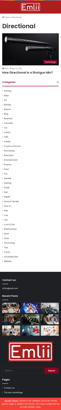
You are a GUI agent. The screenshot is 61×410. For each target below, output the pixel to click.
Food (6, 169)
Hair (6, 192)
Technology (9, 243)
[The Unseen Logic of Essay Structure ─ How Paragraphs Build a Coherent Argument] (50, 319)
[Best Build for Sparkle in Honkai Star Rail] (30, 308)
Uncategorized (11, 256)
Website (8, 261)
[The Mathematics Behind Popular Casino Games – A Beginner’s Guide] (30, 330)
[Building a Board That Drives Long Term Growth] (50, 308)
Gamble (7, 178)
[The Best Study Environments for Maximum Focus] (11, 330)
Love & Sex (9, 224)
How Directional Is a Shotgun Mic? (27, 72)
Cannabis (8, 123)
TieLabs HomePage (13, 392)
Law (6, 215)
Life (6, 220)
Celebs (7, 141)
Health (7, 197)
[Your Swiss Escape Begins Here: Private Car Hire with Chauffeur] (30, 319)
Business (8, 118)
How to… (8, 206)
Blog (6, 114)
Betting (7, 104)
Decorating (9, 150)
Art (5, 100)
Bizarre (7, 109)
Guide (6, 187)
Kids (6, 210)
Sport (6, 233)
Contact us (9, 388)
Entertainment (10, 160)
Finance (8, 164)
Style (6, 238)
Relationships (10, 229)
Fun (6, 174)
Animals (7, 91)
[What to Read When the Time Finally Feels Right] (11, 319)
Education (8, 155)
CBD (6, 137)
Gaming (7, 183)
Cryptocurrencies (12, 146)
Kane (6, 68)
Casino (7, 132)
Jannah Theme (11, 400)
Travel (7, 252)
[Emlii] (30, 7)
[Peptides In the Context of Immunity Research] (50, 330)
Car (5, 127)
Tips (6, 247)
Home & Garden (11, 201)
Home (7, 17)
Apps (6, 95)
